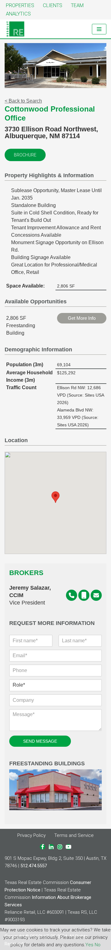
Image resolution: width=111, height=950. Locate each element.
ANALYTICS (18, 14)
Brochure (25, 154)
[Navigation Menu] (99, 29)
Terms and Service (74, 835)
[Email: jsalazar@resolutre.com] (96, 595)
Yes (89, 945)
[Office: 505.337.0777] (71, 595)
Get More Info (82, 318)
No (98, 945)
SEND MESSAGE (40, 741)
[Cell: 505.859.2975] (83, 595)
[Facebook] (42, 847)
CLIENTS (52, 5)
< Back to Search (23, 100)
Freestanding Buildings (47, 764)
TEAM (77, 5)
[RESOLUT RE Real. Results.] (15, 29)
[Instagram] (60, 847)
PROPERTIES (20, 5)
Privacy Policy (31, 835)
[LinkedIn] (51, 847)
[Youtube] (68, 847)
